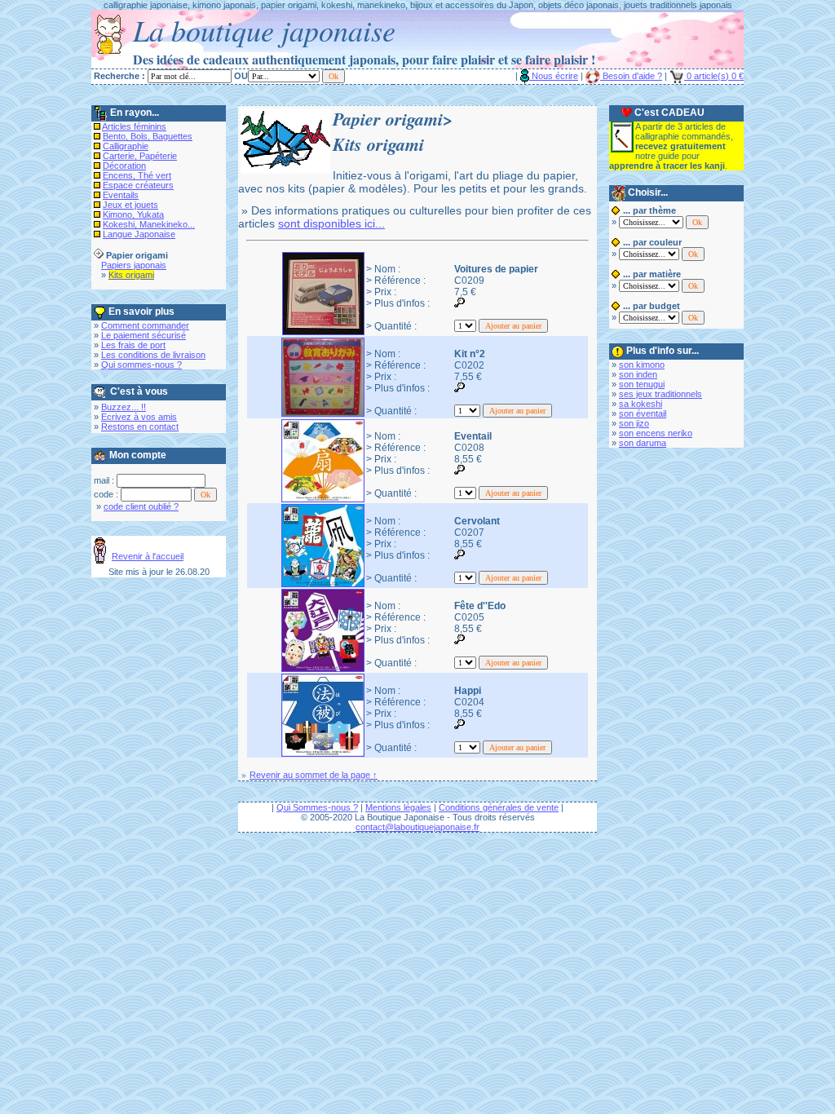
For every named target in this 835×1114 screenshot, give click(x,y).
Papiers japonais (133, 265)
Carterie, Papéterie (140, 156)
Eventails (121, 195)
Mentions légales (398, 807)
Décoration (124, 165)
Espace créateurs (138, 185)
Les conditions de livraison (153, 355)
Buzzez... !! (123, 407)
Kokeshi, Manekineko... (149, 224)
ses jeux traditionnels (660, 394)
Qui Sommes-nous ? (317, 807)
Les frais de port (133, 345)
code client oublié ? (141, 506)
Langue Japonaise (139, 234)
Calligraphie (125, 146)
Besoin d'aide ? (631, 76)
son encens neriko (655, 433)
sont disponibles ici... (331, 223)
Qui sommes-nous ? (141, 364)
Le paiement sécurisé (143, 335)
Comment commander (145, 325)
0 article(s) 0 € (714, 76)
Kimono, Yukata (133, 214)
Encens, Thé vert (137, 175)
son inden (638, 374)
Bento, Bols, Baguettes (147, 136)
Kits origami (131, 275)
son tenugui (642, 384)
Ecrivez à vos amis (139, 417)
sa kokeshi (640, 404)
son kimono (642, 364)
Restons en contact (140, 426)
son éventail (642, 413)
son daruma (642, 443)
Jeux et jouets (130, 205)
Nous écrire (553, 76)
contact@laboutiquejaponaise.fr (417, 827)
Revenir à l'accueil (147, 556)
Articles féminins (134, 126)
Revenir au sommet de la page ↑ (314, 775)
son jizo (634, 423)
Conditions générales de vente (499, 807)
